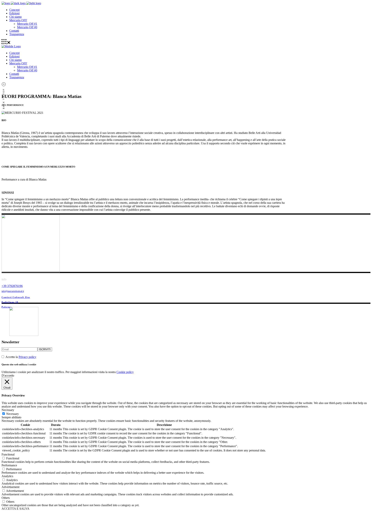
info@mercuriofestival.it (13, 291)
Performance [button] (9, 465)
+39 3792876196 (12, 286)
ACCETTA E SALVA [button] (15, 508)
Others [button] (6, 497)
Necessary (12, 413)
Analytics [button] (7, 476)
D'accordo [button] (8, 375)
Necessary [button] (8, 410)
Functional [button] (8, 454)
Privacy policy (27, 357)
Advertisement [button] (10, 487)
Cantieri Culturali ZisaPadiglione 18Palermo (16, 302)
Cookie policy (125, 372)
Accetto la (20, 357)
